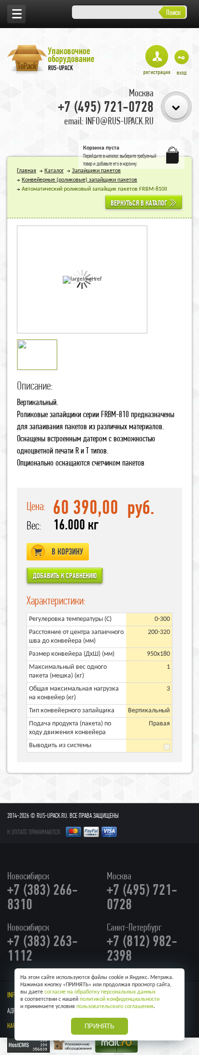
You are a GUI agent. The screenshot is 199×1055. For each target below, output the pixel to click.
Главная (26, 171)
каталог (112, 155)
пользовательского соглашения (115, 1007)
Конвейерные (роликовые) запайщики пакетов (79, 180)
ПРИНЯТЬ (99, 1026)
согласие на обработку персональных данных (100, 992)
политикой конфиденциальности (119, 999)
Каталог (54, 171)
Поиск (173, 12)
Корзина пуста (101, 148)
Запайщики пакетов (96, 171)
